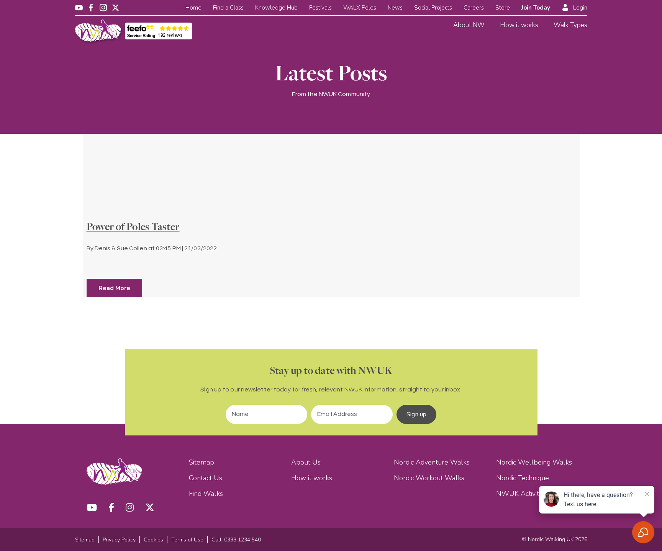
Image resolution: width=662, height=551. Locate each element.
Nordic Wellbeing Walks (534, 462)
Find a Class (228, 7)
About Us (306, 462)
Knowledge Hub (276, 7)
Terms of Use (187, 539)
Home (193, 7)
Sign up (416, 414)
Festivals (320, 7)
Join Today (535, 7)
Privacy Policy (119, 539)
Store (502, 7)
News (395, 7)
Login (580, 7)
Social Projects (433, 7)
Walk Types (570, 25)
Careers (474, 7)
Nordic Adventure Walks (432, 462)
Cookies (153, 539)
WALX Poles (359, 7)
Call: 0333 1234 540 (236, 539)
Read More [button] (114, 288)
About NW (469, 25)
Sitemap (201, 462)
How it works (519, 25)
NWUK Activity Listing (530, 493)
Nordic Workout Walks (429, 478)
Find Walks (206, 493)
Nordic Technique (522, 478)
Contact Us (205, 478)
